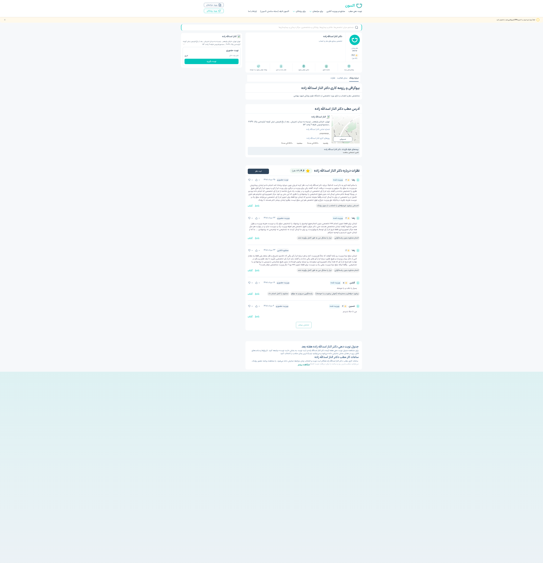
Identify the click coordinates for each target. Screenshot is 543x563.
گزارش (250, 205)
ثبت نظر (258, 171)
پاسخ (257, 205)
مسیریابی (343, 139)
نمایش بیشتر (303, 324)
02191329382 (324, 134)
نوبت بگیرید (211, 61)
